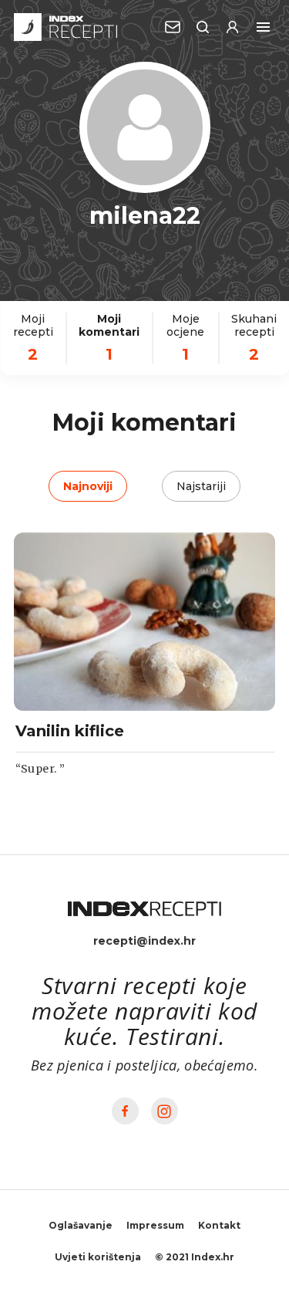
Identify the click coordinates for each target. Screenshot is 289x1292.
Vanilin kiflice (69, 731)
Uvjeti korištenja (98, 1257)
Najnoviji (88, 486)
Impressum (155, 1225)
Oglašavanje (81, 1225)
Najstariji (201, 486)
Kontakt (219, 1225)
